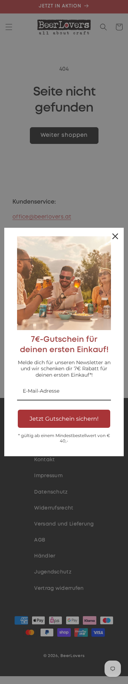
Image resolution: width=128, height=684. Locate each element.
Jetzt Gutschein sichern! (64, 418)
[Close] (115, 236)
